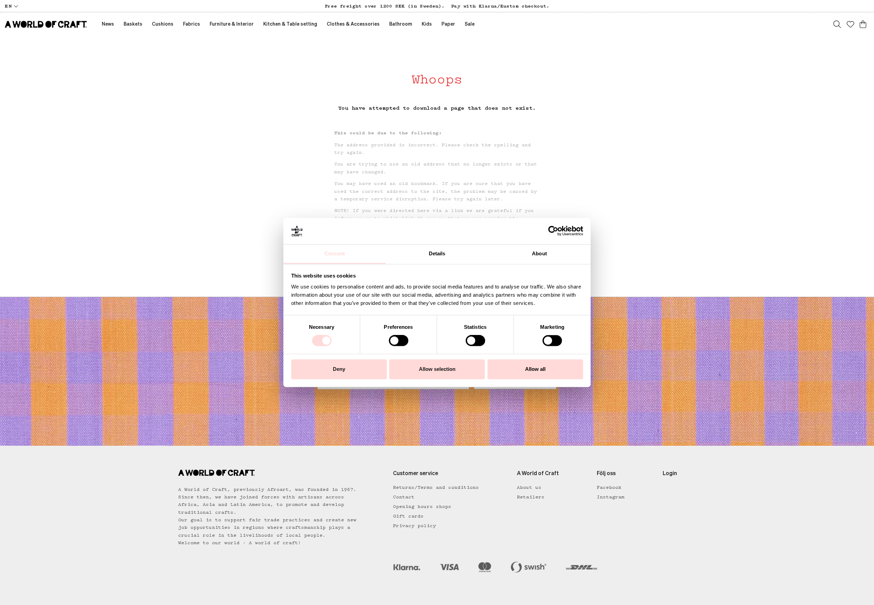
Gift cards (408, 516)
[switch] (398, 340)
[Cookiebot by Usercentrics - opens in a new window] (553, 231)
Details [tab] (437, 253)
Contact (403, 497)
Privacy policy (414, 525)
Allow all (535, 369)
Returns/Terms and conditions (436, 487)
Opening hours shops (422, 506)
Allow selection (437, 369)
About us (529, 487)
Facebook (609, 487)
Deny (339, 369)
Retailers (531, 497)
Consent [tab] (334, 253)
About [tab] (539, 253)
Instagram (610, 497)
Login (670, 473)
